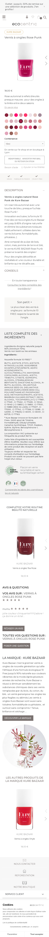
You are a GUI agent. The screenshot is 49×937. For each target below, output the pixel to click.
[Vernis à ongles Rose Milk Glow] (6, 121)
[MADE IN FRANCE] (15, 483)
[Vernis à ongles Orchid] (6, 115)
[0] (38, 17)
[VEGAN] (8, 483)
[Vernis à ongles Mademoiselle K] (16, 127)
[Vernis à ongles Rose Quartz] (35, 115)
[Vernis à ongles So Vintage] (21, 127)
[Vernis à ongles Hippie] (16, 133)
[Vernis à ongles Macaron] (6, 133)
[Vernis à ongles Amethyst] (21, 115)
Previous (46, 57)
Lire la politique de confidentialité (15, 923)
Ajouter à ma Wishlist (34, 167)
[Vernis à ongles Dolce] (40, 121)
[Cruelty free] (23, 483)
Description (13, 190)
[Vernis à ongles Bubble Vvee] (16, 115)
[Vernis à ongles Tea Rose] (24, 546)
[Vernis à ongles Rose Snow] (26, 121)
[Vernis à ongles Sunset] (30, 121)
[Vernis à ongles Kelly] (30, 127)
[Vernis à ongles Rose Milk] (40, 127)
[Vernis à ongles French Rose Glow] (11, 121)
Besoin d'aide (11, 167)
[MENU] (5, 17)
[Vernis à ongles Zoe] (11, 133)
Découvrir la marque (17, 718)
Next (46, 63)
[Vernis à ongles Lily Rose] (6, 127)
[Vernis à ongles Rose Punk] (21, 121)
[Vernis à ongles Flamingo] (40, 115)
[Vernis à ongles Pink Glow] (11, 115)
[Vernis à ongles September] (35, 127)
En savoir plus (11, 107)
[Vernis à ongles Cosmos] (16, 121)
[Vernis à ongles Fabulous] (26, 127)
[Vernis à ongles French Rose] (35, 121)
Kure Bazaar (14, 32)
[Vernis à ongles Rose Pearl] (30, 115)
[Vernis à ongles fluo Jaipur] (26, 115)
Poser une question (16, 645)
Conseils (11, 270)
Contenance (10, 138)
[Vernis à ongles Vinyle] (24, 817)
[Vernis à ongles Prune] (11, 127)
